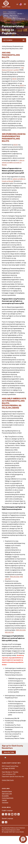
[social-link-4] (12, 815)
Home (5, 12)
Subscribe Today (9, 752)
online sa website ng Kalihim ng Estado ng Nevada (13, 162)
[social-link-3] (9, 815)
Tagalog (5, 15)
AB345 (14, 79)
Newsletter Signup (7, 791)
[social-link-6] (18, 815)
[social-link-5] (15, 815)
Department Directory (9, 13)
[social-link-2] (6, 815)
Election (20, 13)
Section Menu (7, 40)
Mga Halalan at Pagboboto (10, 17)
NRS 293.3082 (14, 577)
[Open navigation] (25, 4)
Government (12, 12)
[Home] (6, 7)
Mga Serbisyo (14, 15)
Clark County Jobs (7, 793)
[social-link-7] (3, 823)
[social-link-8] (6, 823)
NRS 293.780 (9, 632)
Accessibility (5, 796)
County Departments (7, 798)
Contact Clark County (8, 780)
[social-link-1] (3, 815)
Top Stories (5, 802)
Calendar (4, 800)
